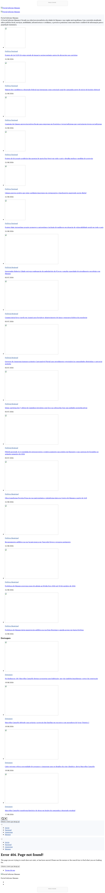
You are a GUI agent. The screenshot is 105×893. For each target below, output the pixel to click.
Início (7, 828)
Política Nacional (11, 51)
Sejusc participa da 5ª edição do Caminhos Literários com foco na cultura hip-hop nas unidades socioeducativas (46, 408)
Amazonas (9, 832)
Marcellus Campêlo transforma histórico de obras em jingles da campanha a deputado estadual (40, 810)
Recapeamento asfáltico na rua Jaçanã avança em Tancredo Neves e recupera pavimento (38, 542)
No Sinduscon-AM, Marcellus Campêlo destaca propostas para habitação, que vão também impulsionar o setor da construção (51, 678)
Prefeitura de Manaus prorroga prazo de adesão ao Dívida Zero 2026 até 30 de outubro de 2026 (40, 586)
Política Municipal (12, 494)
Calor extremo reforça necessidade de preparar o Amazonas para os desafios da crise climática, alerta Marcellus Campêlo (50, 766)
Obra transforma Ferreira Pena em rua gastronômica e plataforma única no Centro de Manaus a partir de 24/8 (46, 498)
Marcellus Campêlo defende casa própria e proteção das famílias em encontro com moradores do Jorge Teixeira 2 (47, 722)
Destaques (9, 675)
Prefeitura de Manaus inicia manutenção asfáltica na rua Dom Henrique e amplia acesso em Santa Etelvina (44, 630)
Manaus (8, 834)
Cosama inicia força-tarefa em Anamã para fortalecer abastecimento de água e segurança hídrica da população (46, 317)
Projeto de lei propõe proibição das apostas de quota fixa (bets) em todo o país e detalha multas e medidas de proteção (49, 158)
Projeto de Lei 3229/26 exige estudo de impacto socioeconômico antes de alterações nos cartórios (41, 55)
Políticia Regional (11, 267)
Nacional (8, 830)
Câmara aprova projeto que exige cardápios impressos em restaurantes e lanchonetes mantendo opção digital (45, 193)
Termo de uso (10, 870)
